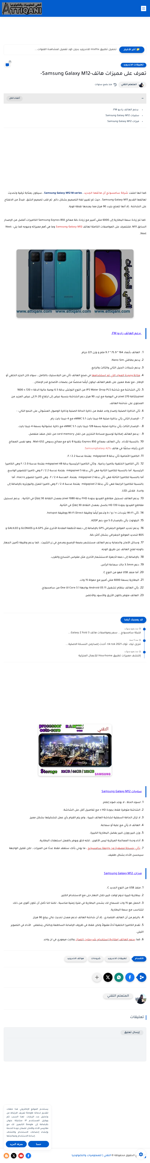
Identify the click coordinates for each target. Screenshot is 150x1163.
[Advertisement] (75, 32)
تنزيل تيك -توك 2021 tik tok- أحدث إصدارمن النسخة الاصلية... (103, 644)
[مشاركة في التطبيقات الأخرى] (97, 977)
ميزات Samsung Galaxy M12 (123, 121)
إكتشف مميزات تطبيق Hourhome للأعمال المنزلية (109, 656)
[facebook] (28, 1155)
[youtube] (21, 1155)
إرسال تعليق (132, 1032)
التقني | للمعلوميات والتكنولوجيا (91, 1155)
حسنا (38, 1144)
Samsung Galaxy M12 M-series (63, 193)
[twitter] (13, 1155)
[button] (129, 977)
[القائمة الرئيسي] (143, 8)
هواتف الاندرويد (75, 959)
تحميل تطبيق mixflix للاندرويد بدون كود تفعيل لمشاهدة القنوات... (76, 49)
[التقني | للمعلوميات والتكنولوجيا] (22, 8)
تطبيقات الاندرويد (133, 65)
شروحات (95, 959)
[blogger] (6, 1155)
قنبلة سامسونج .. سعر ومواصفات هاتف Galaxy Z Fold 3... (104, 633)
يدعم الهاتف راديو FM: (126, 109)
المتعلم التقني (129, 84)
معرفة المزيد (16, 1144)
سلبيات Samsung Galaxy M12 (122, 115)
